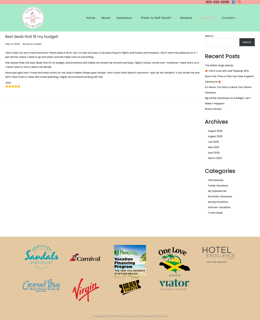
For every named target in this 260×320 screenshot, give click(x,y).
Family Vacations (218, 185)
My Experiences (217, 191)
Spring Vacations (218, 202)
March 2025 (215, 158)
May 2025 (213, 147)
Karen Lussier (34, 44)
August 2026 (215, 131)
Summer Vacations (219, 207)
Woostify (162, 316)
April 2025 (214, 152)
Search (209, 36)
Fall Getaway (215, 180)
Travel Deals (215, 212)
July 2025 (213, 142)
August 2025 (215, 136)
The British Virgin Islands (219, 65)
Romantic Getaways (220, 196)
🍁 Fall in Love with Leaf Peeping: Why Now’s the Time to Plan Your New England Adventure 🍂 (229, 76)
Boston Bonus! (213, 109)
